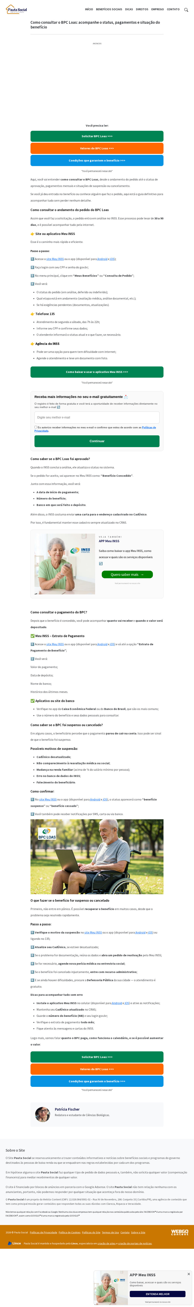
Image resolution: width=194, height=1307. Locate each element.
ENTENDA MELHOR (158, 1294)
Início (89, 9)
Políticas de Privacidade (43, 1232)
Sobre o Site (138, 1232)
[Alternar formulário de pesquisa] (186, 9)
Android (102, 259)
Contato (173, 9)
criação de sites (107, 1243)
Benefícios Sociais (109, 9)
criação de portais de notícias (135, 1243)
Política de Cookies (70, 1232)
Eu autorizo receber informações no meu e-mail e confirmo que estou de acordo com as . (95, 429)
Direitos (142, 9)
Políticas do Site (91, 1232)
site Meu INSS (55, 259)
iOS (112, 259)
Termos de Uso (110, 1232)
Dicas (129, 9)
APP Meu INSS (109, 541)
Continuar (97, 441)
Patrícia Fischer (67, 1109)
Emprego (157, 9)
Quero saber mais (124, 574)
